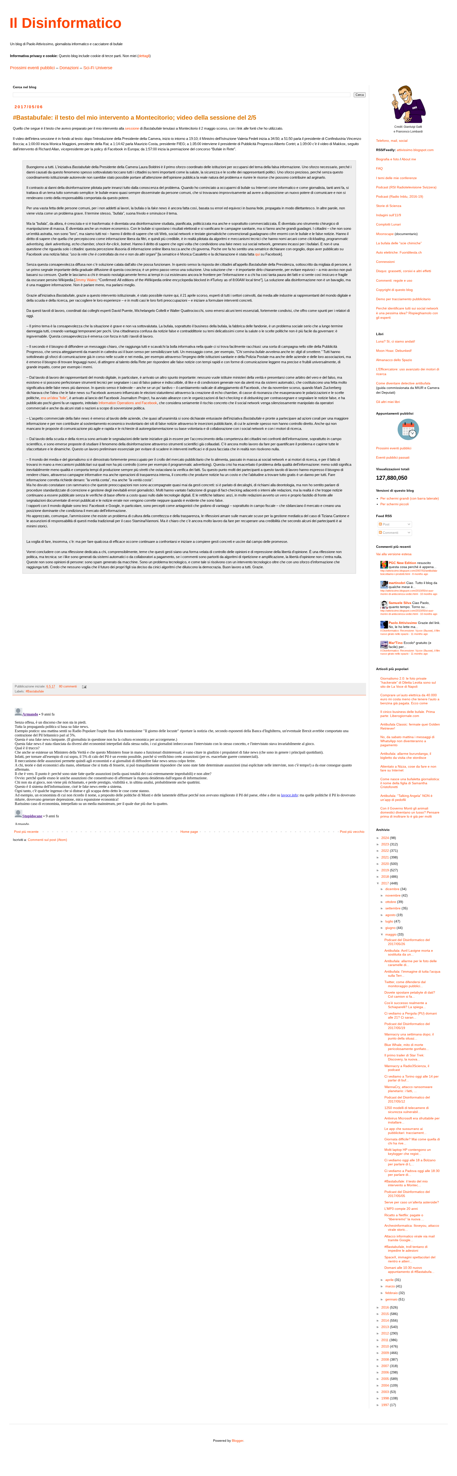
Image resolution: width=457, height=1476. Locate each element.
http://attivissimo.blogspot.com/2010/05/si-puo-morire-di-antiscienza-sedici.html (407, 592)
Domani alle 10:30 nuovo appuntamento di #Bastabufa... (409, 1270)
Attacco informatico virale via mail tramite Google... (409, 1238)
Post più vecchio (352, 832)
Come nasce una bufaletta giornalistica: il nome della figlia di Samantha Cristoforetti (410, 783)
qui (257, 254)
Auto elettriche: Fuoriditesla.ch (399, 252)
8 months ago (420, 574)
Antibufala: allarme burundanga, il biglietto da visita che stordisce (405, 756)
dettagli (144, 56)
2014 (385, 1320)
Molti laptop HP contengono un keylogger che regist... (407, 1152)
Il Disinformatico (66, 23)
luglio (389, 921)
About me (409, 159)
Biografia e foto (387, 159)
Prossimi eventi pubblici (32, 67)
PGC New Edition (402, 563)
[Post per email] (84, 686)
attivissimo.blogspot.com (415, 150)
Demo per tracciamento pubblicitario (403, 299)
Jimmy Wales (85, 280)
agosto (391, 915)
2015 (385, 1314)
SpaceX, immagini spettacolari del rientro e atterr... (409, 1259)
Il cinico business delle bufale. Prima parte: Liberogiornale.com (407, 714)
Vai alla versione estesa (394, 554)
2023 (385, 844)
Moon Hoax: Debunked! (394, 351)
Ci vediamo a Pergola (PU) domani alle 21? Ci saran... (410, 1015)
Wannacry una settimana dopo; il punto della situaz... (409, 1036)
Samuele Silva (400, 603)
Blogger (237, 1440)
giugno (391, 928)
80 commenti (68, 686)
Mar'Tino (396, 643)
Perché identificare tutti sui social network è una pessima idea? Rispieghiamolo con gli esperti (407, 312)
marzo (390, 1286)
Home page (189, 832)
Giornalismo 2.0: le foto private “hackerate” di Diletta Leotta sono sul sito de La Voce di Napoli (408, 682)
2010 (385, 1346)
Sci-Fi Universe (97, 67)
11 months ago (419, 634)
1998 (385, 1398)
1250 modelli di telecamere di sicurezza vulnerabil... (406, 1110)
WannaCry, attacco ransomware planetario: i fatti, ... (408, 1089)
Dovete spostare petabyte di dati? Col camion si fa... (409, 994)
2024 (385, 838)
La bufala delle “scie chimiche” (399, 243)
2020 (385, 864)
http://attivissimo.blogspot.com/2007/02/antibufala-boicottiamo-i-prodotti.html (409, 572)
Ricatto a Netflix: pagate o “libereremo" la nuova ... (404, 1217)
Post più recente (26, 832)
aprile (390, 1280)
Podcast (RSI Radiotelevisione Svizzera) (406, 187)
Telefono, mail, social (391, 140)
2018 (385, 876)
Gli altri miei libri (388, 402)
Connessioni (385, 262)
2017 (385, 883)
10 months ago (428, 594)
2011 (385, 1340)
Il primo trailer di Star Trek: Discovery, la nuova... (404, 1057)
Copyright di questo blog (394, 290)
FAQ (379, 168)
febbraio (392, 1293)
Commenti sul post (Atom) (47, 840)
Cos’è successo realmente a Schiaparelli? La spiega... (405, 1005)
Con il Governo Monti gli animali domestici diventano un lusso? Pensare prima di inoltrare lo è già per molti (409, 812)
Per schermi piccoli (394, 504)
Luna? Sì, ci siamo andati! (395, 341)
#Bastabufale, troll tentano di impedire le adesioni (405, 1249)
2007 (385, 1366)
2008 (385, 1359)
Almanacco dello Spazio (394, 360)
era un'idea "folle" (54, 398)
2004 (385, 1385)
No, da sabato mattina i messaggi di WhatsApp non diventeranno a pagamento (407, 741)
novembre (393, 895)
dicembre (392, 889)
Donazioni (69, 67)
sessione (132, 128)
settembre (393, 908)
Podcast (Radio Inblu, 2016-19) (399, 196)
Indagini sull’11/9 (388, 215)
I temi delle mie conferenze (396, 178)
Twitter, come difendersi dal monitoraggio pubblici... (405, 984)
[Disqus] (189, 765)
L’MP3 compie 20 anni (401, 1209)
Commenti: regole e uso (394, 280)
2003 (385, 1392)
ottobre (391, 902)
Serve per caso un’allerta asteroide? (411, 1202)
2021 (385, 857)
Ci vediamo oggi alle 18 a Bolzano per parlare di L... (410, 1162)
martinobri (397, 583)
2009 (385, 1353)
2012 (385, 1333)
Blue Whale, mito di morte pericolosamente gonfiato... (406, 1047)
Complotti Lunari (388, 224)
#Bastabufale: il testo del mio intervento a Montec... (406, 1183)
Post (385, 524)
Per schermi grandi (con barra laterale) (409, 498)
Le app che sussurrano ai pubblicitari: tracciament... (405, 1131)
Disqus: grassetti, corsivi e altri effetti (403, 271)
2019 (385, 870)
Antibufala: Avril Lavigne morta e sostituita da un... (408, 952)
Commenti (390, 532)
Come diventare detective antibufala (403, 383)
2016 (385, 1307)
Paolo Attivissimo (403, 623)
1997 (385, 1405)
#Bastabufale (35, 691)
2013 (385, 1327)
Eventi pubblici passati (392, 457)
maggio (391, 934)
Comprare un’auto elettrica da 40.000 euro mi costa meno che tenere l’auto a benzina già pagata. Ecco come (409, 699)
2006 (385, 1372)
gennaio (391, 1299)
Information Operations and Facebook (128, 403)
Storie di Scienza (388, 206)
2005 (385, 1379)
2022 (385, 851)
